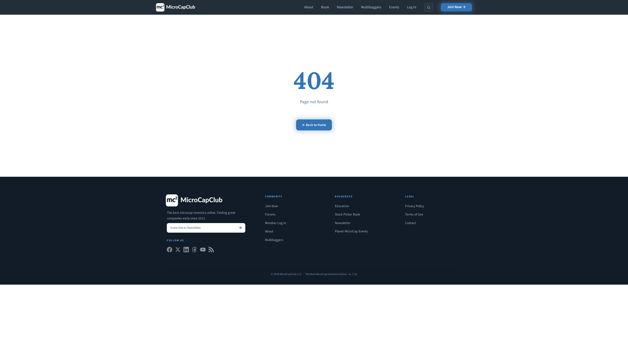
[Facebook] (169, 250)
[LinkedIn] (186, 250)
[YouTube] (203, 250)
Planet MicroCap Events (351, 231)
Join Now (271, 206)
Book (325, 7)
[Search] (428, 7)
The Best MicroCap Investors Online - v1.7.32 (331, 274)
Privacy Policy (414, 206)
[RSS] (211, 250)
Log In (411, 7)
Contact (410, 223)
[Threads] (194, 250)
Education (342, 206)
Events (394, 7)
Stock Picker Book (347, 214)
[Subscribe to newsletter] (240, 228)
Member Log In (275, 223)
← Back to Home (314, 125)
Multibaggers (371, 7)
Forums (270, 214)
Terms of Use (414, 214)
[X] (178, 250)
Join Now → (456, 7)
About (308, 7)
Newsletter (345, 7)
